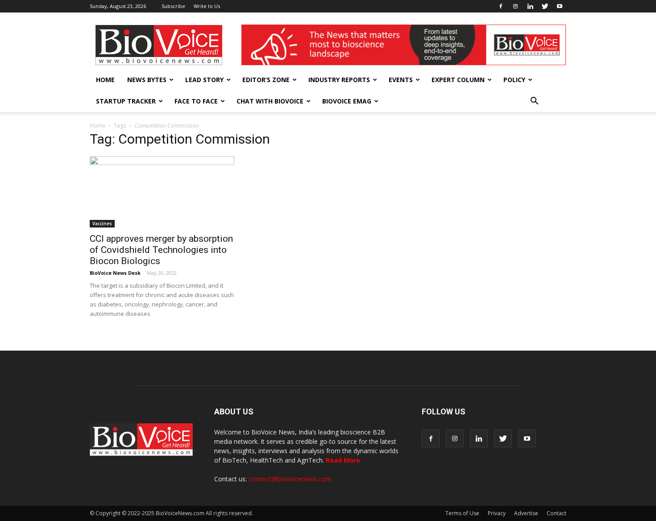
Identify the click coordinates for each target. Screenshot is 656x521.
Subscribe (173, 6)
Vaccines (102, 223)
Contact (556, 513)
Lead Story (204, 79)
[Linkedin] (530, 6)
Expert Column (458, 79)
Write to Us (207, 6)
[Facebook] (500, 6)
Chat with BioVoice (270, 101)
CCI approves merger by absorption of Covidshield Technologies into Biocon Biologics (161, 249)
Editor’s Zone (266, 79)
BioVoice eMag (346, 101)
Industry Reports (339, 79)
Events (401, 79)
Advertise (526, 513)
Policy (514, 79)
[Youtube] (559, 6)
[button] (534, 101)
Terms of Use (462, 513)
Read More (343, 460)
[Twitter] (545, 6)
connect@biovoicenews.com (290, 479)
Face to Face (196, 101)
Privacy (497, 513)
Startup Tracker (126, 101)
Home (105, 79)
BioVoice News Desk (115, 272)
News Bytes (146, 79)
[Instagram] (515, 6)
